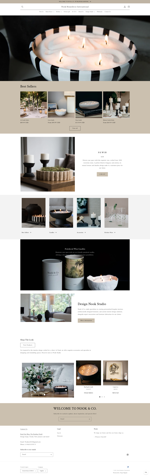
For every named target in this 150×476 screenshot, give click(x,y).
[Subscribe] (89, 419)
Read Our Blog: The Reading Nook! (31, 434)
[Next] (126, 378)
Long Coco (115, 387)
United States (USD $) (28, 471)
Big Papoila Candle (88, 387)
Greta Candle (51, 120)
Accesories (80, 232)
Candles (51, 232)
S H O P (102, 174)
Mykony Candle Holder (108, 120)
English (42, 471)
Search (59, 433)
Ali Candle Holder (24, 120)
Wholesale (60, 436)
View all (75, 128)
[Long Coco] (115, 372)
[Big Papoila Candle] (88, 372)
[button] (22, 7)
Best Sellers (25, 232)
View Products (27, 345)
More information (86, 320)
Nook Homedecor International (123, 470)
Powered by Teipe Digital (120, 473)
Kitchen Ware (109, 232)
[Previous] (78, 378)
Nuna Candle (79, 120)
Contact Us (23, 429)
